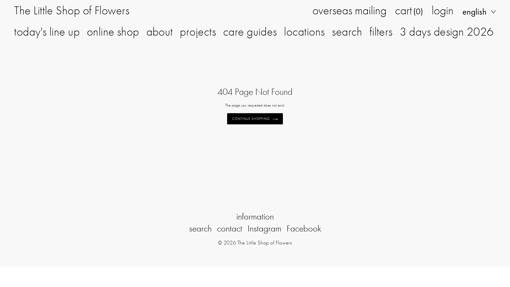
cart (409, 10)
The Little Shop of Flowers (71, 10)
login (442, 10)
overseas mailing (349, 10)
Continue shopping (251, 118)
